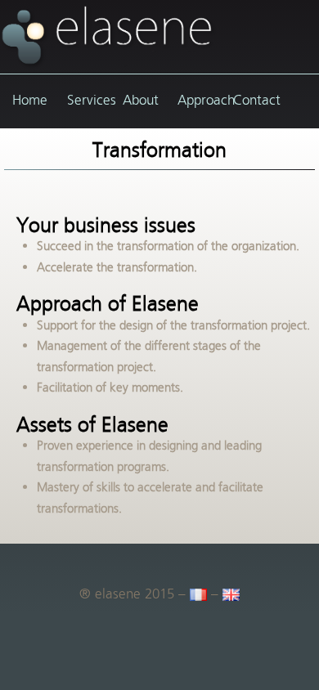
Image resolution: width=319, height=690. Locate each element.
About (141, 100)
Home (29, 100)
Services (86, 100)
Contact (252, 100)
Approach (196, 100)
